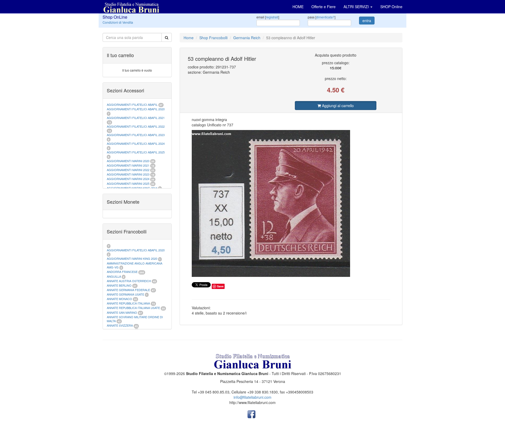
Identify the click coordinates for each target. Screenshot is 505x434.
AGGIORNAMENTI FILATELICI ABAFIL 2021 (136, 118)
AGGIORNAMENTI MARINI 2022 (128, 170)
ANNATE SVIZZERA (120, 325)
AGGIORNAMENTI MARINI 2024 (128, 179)
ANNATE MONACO (119, 299)
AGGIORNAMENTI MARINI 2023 (128, 174)
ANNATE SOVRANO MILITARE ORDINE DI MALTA (135, 319)
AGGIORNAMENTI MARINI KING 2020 (132, 258)
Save (220, 286)
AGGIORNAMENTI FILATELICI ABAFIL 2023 (136, 135)
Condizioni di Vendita (118, 22)
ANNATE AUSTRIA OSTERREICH (129, 281)
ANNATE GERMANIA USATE (125, 294)
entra (366, 20)
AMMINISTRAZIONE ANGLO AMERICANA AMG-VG (134, 265)
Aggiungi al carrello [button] (337, 105)
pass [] (321, 17)
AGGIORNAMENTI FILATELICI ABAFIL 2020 (136, 109)
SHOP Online (391, 6)
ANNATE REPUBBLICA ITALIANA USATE (134, 308)
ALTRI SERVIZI (357, 6)
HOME (298, 6)
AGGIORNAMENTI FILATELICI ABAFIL (132, 104)
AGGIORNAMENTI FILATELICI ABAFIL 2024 (136, 143)
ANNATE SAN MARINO (122, 312)
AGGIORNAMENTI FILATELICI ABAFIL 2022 (136, 126)
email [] (267, 17)
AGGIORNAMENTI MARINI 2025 (128, 183)
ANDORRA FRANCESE (122, 272)
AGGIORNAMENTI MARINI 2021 (128, 165)
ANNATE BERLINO (119, 285)
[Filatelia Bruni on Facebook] (251, 413)
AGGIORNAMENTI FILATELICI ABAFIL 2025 (136, 152)
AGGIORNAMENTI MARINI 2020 (128, 161)
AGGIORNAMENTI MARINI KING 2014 (132, 188)
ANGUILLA (114, 276)
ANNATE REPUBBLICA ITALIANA (128, 303)
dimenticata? (325, 17)
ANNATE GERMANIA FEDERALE (128, 290)
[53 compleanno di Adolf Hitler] (291, 203)
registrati (272, 17)
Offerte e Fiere (323, 6)
